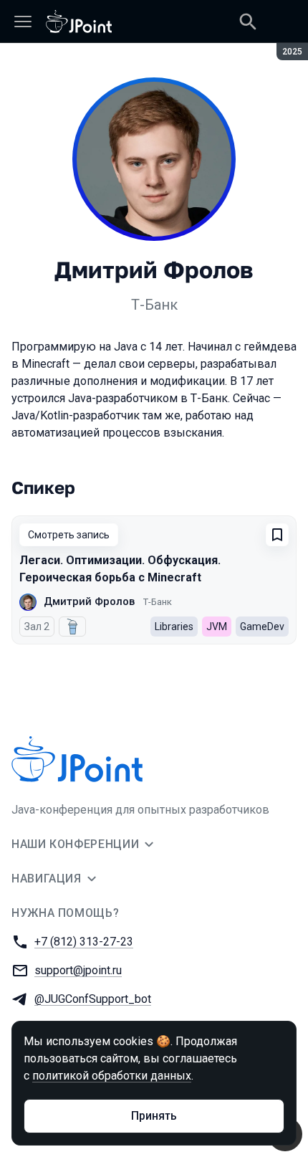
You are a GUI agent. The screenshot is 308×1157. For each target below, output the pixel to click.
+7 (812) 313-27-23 (83, 941)
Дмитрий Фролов (89, 601)
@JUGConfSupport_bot (92, 999)
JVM (216, 626)
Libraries (174, 626)
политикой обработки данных (111, 1075)
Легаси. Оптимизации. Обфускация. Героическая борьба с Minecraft (120, 568)
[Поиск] (248, 21)
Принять (154, 1116)
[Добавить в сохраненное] (277, 534)
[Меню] (23, 21)
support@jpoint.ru (78, 970)
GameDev (262, 626)
